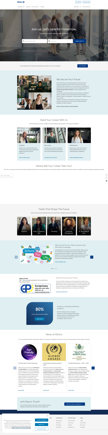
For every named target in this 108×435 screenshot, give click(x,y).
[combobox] (34, 41)
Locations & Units (71, 420)
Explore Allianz (59, 420)
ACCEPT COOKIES (41, 420)
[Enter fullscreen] (106, 181)
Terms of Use (82, 425)
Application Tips (71, 427)
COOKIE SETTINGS (41, 429)
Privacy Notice (83, 422)
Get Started (82, 65)
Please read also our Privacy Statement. (21, 428)
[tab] (51, 268)
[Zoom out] (106, 177)
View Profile (78, 2)
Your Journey (70, 422)
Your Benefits (58, 427)
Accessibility (82, 427)
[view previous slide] (16, 257)
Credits (81, 420)
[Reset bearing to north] (106, 178)
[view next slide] (91, 257)
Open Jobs (28, 6)
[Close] (47, 416)
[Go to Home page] (20, 2)
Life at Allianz (58, 425)
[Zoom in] (106, 175)
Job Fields (42, 6)
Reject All (41, 424)
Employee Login (86, 2)
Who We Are (58, 422)
